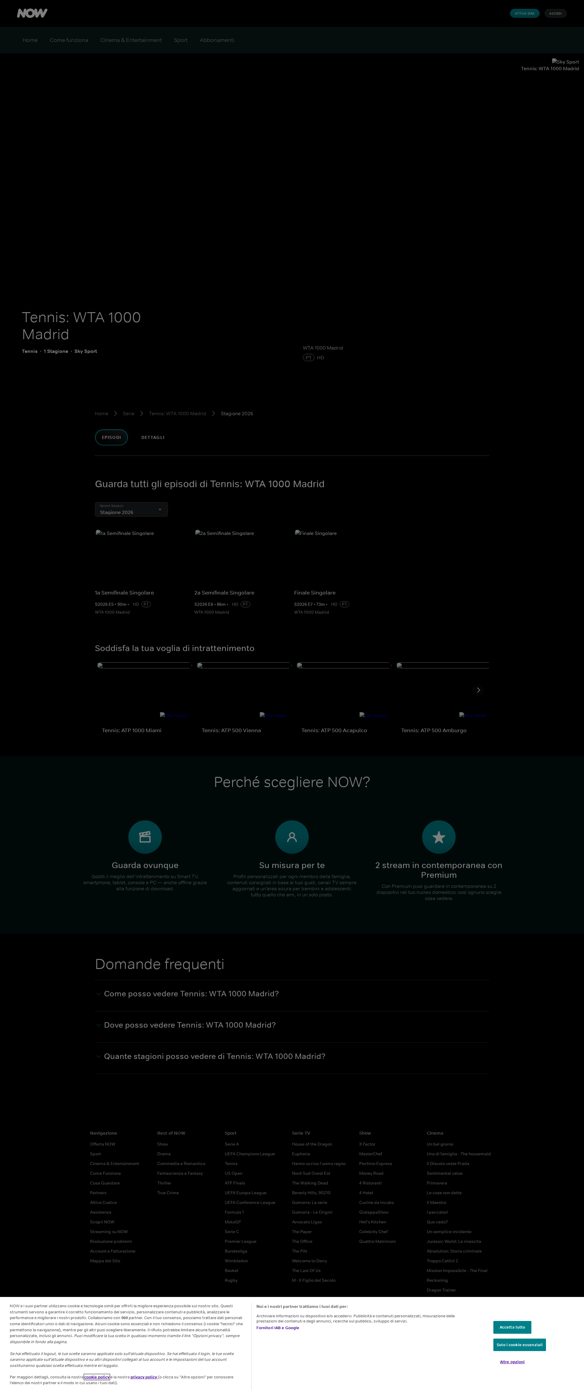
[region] (292, 1345)
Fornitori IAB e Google (278, 1327)
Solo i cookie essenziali (520, 1344)
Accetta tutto (512, 1327)
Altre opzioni (512, 1361)
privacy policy (144, 1377)
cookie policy (96, 1377)
